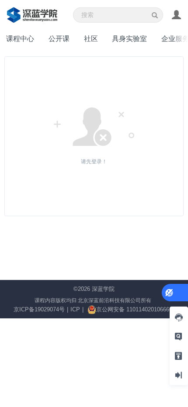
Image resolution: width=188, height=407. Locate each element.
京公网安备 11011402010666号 (135, 309)
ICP (75, 309)
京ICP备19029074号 (39, 309)
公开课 (59, 38)
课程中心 (20, 38)
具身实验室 (129, 38)
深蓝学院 (103, 289)
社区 (91, 38)
